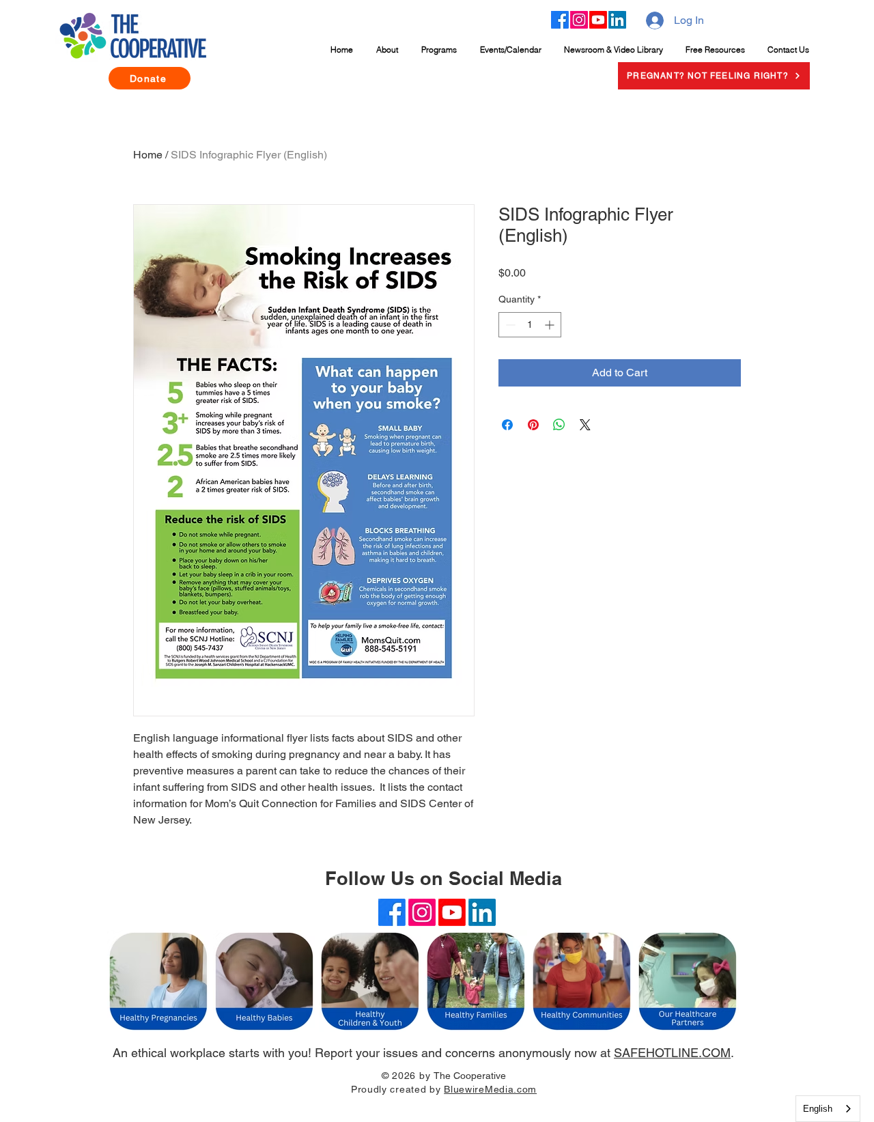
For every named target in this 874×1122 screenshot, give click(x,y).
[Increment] (550, 325)
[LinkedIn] (617, 20)
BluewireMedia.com (490, 1089)
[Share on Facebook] (507, 425)
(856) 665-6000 (436, 1107)
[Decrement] (509, 325)
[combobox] (827, 1108)
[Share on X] (585, 425)
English (817, 1109)
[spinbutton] (530, 325)
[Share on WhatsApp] (559, 425)
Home (148, 154)
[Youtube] (598, 20)
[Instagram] (579, 20)
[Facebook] (560, 20)
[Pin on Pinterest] (533, 425)
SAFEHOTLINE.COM (672, 1053)
